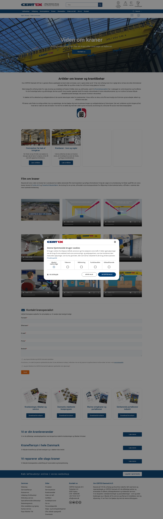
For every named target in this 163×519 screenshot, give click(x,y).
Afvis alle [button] (89, 274)
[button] (52, 274)
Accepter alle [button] (107, 274)
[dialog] (81, 259)
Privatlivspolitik (52, 258)
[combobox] (115, 242)
